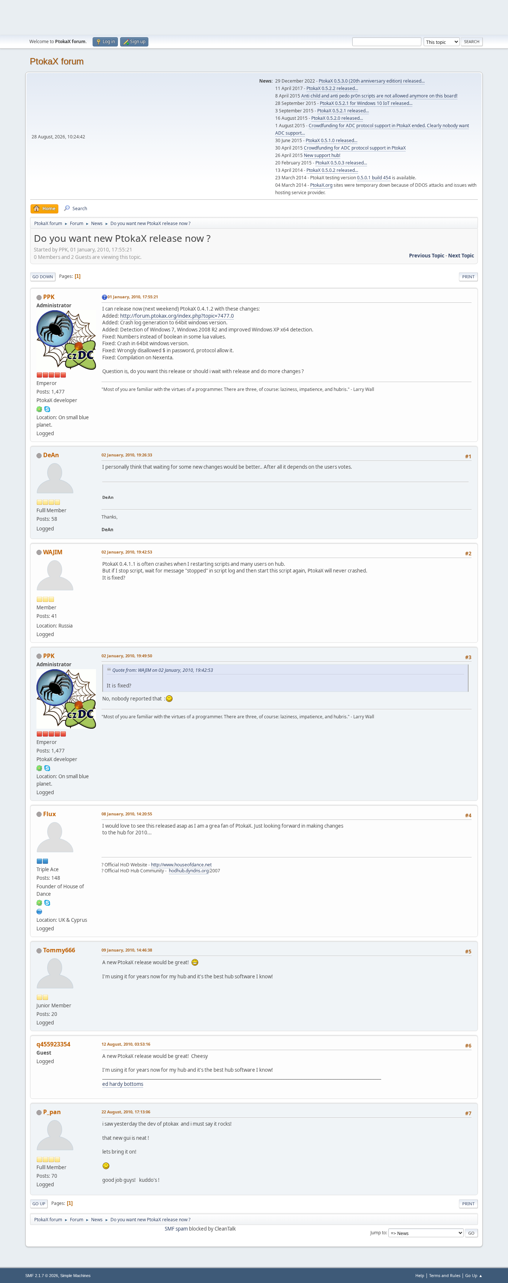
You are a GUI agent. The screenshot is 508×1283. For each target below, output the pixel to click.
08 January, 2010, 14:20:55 (127, 814)
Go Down (42, 276)
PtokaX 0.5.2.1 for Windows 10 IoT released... (366, 103)
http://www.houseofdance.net (181, 865)
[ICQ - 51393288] (39, 902)
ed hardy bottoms (122, 1084)
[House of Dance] (39, 911)
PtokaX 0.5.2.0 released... (337, 118)
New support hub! (322, 155)
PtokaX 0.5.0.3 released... (341, 163)
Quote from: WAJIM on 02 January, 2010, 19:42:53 (162, 670)
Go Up (38, 1203)
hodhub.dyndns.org (189, 870)
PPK (49, 297)
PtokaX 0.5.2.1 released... (343, 111)
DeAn (51, 455)
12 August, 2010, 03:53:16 (126, 1044)
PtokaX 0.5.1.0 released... (331, 140)
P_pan (52, 1112)
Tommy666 (59, 950)
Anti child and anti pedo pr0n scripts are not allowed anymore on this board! (379, 96)
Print (468, 276)
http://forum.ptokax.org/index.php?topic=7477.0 (177, 315)
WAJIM (52, 552)
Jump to (378, 1232)
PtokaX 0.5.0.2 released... (332, 170)
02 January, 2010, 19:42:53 (127, 552)
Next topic (461, 255)
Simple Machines (75, 1275)
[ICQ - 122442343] (39, 408)
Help (419, 1275)
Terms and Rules (444, 1275)
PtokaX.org (321, 185)
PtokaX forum (57, 61)
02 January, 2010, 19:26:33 (127, 455)
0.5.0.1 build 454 (374, 177)
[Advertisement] (254, 16)
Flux (49, 814)
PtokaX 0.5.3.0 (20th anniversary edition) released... (372, 81)
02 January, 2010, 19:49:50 (127, 655)
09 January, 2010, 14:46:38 (127, 950)
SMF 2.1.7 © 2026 (41, 1275)
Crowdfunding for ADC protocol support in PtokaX (355, 148)
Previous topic (426, 255)
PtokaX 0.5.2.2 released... (332, 88)
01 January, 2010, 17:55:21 (132, 296)
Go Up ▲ (474, 1275)
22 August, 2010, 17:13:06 (126, 1111)
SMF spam (176, 1228)
